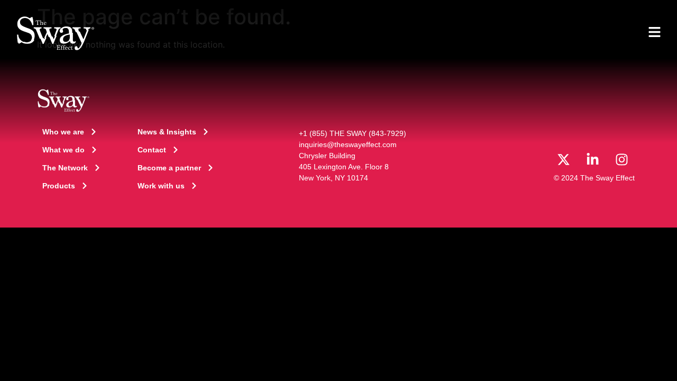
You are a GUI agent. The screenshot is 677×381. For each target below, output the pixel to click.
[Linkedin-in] (592, 159)
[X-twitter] (563, 159)
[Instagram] (621, 159)
